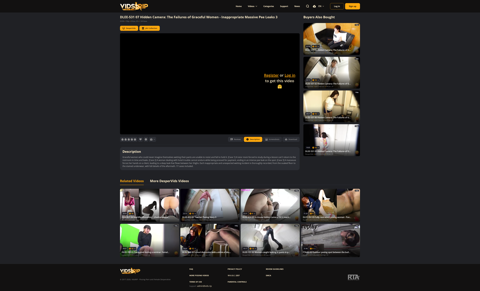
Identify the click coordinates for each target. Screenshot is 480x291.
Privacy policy (235, 269)
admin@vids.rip (204, 286)
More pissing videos (199, 275)
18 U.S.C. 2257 (234, 275)
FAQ (191, 269)
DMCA (268, 275)
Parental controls (237, 282)
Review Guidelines (275, 269)
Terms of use (195, 282)
